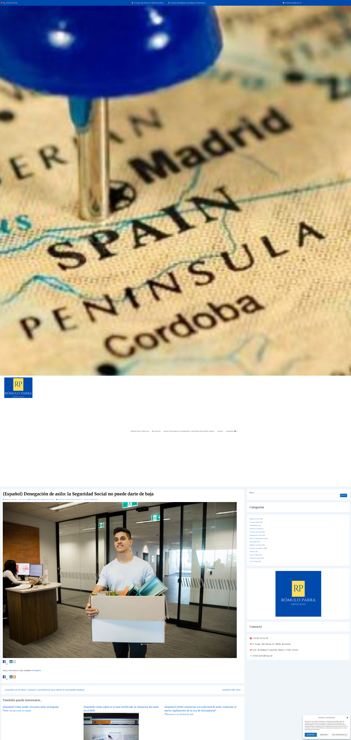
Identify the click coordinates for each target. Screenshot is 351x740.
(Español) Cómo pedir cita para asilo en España (31, 706)
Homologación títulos (256, 535)
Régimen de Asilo (74, 499)
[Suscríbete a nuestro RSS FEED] (14, 676)
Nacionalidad (253, 541)
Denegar (324, 735)
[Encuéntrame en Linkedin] (11, 676)
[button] (347, 718)
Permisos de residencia (256, 548)
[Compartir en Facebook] (4, 661)
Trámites (252, 551)
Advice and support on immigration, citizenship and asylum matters (189, 431)
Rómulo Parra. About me (140, 431)
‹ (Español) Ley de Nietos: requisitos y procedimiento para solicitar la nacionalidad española (44, 690)
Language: (230, 431)
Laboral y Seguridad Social (257, 538)
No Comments (92, 499)
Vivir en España (254, 561)
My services (156, 431)
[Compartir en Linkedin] (11, 661)
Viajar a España (254, 555)
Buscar (252, 492)
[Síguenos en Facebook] (4, 676)
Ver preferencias (339, 735)
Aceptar (310, 735)
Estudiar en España (255, 528)
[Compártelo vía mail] (14, 661)
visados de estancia (255, 558)
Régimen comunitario (256, 545)
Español (37, 670)
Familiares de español (256, 532)
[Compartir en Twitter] (7, 664)
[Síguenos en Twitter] (7, 679)
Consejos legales (255, 522)
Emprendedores (254, 525)
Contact (220, 431)
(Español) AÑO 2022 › (232, 690)
